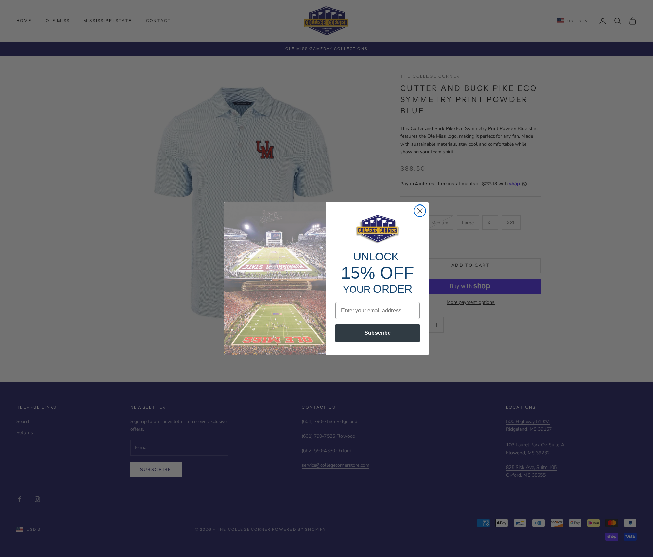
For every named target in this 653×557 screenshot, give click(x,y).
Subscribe (377, 333)
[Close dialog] (420, 211)
